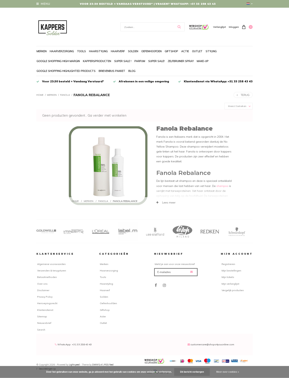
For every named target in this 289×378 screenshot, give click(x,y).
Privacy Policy (44, 296)
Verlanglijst (219, 26)
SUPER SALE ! (122, 61)
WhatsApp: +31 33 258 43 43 (74, 344)
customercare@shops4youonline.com (212, 344)
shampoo (222, 186)
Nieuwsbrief (44, 322)
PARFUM (139, 61)
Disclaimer (43, 290)
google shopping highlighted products (66, 70)
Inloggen (234, 26)
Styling (211, 51)
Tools (81, 51)
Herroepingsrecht (47, 303)
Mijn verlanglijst (230, 283)
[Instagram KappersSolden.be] (164, 285)
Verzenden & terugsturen (51, 270)
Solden (133, 51)
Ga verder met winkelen (107, 115)
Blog (131, 70)
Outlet (197, 51)
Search (41, 329)
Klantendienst (45, 309)
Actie (185, 51)
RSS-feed (108, 364)
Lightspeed (74, 364)
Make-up (203, 61)
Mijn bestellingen (231, 270)
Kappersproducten (97, 61)
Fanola (65, 94)
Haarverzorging (62, 51)
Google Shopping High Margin (58, 61)
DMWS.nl (97, 364)
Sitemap (42, 316)
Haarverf (118, 51)
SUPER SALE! (156, 61)
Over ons (42, 283)
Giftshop (171, 51)
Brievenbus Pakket (112, 70)
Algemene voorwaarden (51, 264)
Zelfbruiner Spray (181, 61)
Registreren (228, 264)
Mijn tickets (228, 277)
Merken (42, 51)
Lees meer (168, 202)
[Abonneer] (191, 272)
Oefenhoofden (151, 51)
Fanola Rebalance (92, 95)
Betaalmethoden (47, 277)
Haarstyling (98, 51)
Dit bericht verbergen (192, 372)
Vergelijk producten (233, 290)
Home (39, 94)
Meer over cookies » (227, 372)
